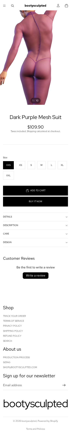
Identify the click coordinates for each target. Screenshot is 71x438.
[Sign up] (64, 385)
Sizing (6, 362)
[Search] (12, 6)
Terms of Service (13, 320)
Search (7, 340)
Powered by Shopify (48, 420)
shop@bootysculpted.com (20, 367)
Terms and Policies (35, 428)
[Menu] (4, 5)
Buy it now (35, 201)
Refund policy (12, 335)
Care (6, 233)
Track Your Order (14, 315)
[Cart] (66, 6)
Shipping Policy (13, 330)
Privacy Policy (12, 325)
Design (7, 242)
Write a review (35, 275)
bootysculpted (29, 420)
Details (7, 216)
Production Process (16, 357)
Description (10, 225)
